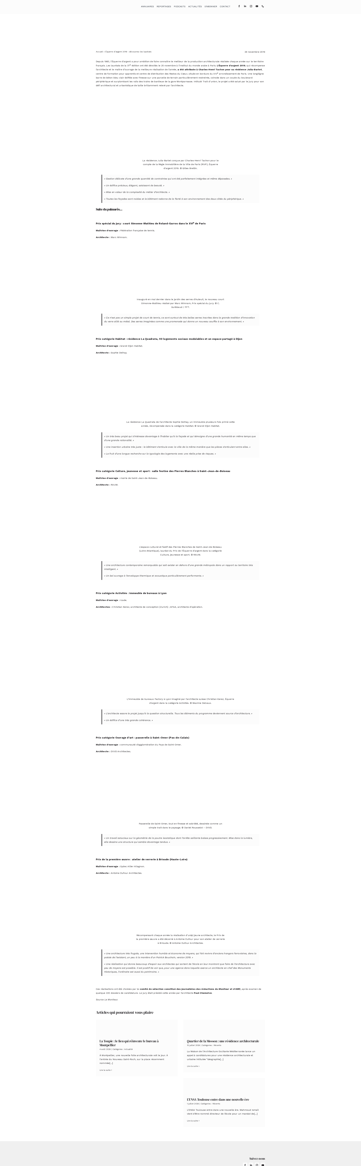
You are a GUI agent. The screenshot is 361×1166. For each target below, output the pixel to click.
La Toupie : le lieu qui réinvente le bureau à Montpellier (129, 1043)
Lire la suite (105, 1070)
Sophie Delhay (118, 352)
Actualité (128, 1049)
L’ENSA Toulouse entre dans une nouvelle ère (218, 1099)
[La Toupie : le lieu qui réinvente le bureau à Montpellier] (137, 1027)
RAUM (114, 484)
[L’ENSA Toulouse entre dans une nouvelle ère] (224, 1085)
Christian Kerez (120, 607)
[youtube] (257, 6)
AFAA (173, 607)
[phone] (263, 6)
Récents (217, 1045)
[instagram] (251, 6)
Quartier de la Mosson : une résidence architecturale (223, 1041)
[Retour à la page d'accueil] (110, 6)
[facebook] (239, 6)
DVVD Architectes (120, 751)
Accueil (99, 52)
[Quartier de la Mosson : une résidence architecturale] (224, 1027)
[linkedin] (245, 6)
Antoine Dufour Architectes (126, 873)
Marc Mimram (119, 237)
